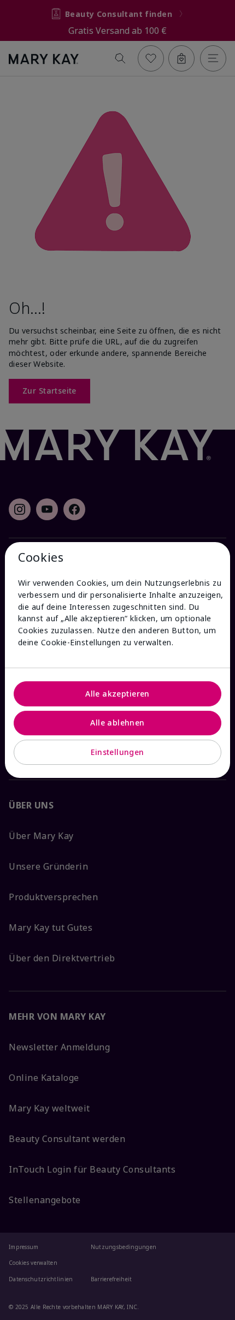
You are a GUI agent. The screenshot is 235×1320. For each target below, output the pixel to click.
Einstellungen (117, 752)
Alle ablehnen (117, 722)
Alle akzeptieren (117, 693)
